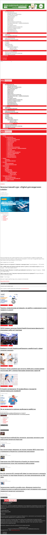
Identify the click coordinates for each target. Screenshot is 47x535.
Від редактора (8, 44)
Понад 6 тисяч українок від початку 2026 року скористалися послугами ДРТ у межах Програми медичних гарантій (22, 369)
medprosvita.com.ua (15, 530)
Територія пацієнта (8, 50)
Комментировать (4, 193)
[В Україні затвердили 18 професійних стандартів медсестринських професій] (9, 385)
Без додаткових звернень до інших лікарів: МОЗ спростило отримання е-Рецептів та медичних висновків (22, 450)
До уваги (5, 37)
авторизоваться (25, 288)
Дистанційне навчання (11, 35)
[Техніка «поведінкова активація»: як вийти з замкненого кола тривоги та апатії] (9, 304)
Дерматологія (11, 16)
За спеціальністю (9, 11)
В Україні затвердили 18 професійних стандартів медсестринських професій (18, 390)
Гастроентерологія (12, 15)
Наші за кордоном (10, 38)
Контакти (5, 55)
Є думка (7, 43)
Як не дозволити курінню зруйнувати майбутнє (18, 409)
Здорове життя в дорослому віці (13, 53)
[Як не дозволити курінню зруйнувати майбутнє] (9, 405)
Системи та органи (10, 54)
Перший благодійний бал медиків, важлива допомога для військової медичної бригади (22, 438)
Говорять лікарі (9, 45)
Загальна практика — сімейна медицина (18, 23)
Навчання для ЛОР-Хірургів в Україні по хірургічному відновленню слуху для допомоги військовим (19, 462)
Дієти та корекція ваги (11, 52)
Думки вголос (6, 40)
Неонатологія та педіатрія (14, 21)
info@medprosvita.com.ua (33, 528)
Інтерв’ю (7, 42)
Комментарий (3, 415)
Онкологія (10, 24)
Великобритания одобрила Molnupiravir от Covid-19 (12, 413)
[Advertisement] (23, 71)
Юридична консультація (11, 39)
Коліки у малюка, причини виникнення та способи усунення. (15, 414)
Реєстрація (2, 513)
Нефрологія (10, 20)
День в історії (13, 48)
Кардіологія (10, 18)
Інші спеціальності (12, 30)
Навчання (7, 34)
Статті (4, 10)
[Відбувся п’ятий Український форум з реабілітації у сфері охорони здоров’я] (9, 344)
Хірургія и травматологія (13, 28)
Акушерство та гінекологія (14, 14)
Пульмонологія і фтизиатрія (14, 26)
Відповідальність (7, 503)
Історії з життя (13, 49)
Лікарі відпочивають (12, 47)
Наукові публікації (12, 13)
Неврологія (10, 19)
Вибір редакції (4, 305)
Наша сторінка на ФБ (5, 511)
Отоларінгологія (11, 25)
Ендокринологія (11, 29)
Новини (5, 33)
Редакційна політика (7, 502)
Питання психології (12, 32)
